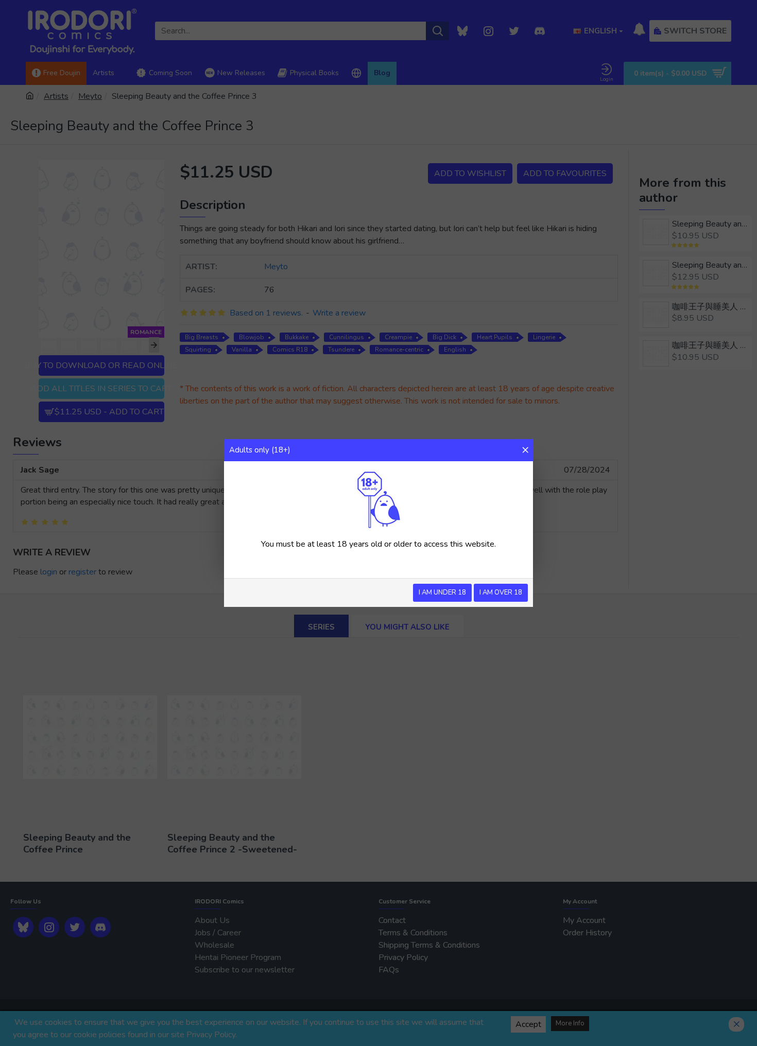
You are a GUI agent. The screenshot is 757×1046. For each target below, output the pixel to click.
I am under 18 (442, 592)
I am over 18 (500, 592)
